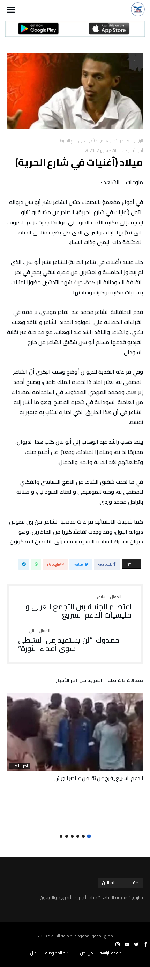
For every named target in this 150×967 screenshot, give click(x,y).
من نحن (86, 953)
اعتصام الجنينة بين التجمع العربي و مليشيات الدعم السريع (78, 607)
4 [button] (72, 836)
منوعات (118, 150)
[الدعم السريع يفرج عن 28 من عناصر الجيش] (75, 732)
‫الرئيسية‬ (137, 140)
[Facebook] (146, 944)
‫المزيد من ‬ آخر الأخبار (79, 681)
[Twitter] (136, 944)
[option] (75, 737)
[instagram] (117, 944)
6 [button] (61, 836)
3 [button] (77, 836)
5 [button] (66, 836)
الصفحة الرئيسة (112, 953)
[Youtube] (127, 944)
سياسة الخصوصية (59, 953)
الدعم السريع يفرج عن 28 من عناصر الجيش (98, 778)
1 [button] (89, 836)
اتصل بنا (32, 953)
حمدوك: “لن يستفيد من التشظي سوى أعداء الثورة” (68, 640)
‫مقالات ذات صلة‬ (125, 681)
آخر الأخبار (117, 140)
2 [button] (83, 836)
